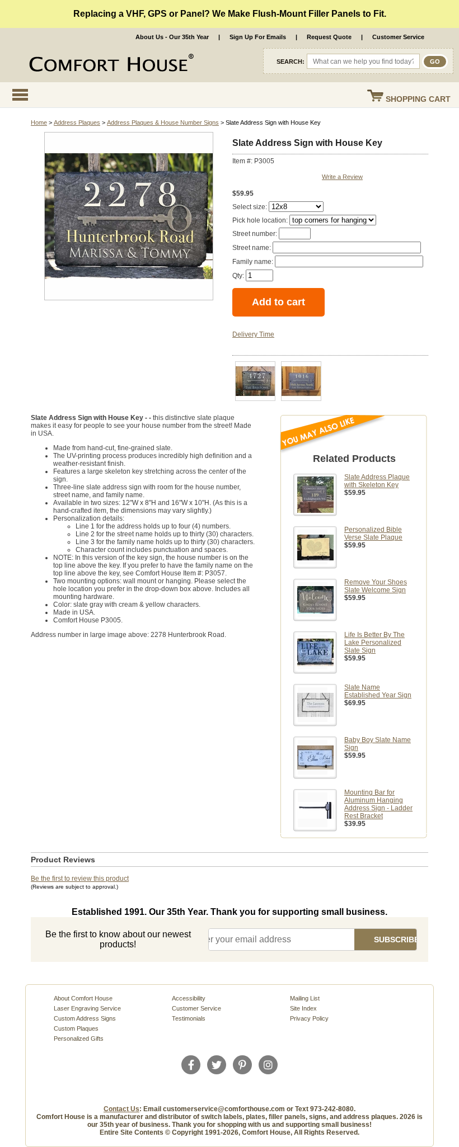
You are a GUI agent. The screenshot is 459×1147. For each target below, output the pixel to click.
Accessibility (188, 998)
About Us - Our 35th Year (172, 37)
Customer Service (398, 37)
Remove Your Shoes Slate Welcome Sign (375, 586)
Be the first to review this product (80, 878)
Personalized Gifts (79, 1038)
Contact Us (121, 1109)
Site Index (303, 1008)
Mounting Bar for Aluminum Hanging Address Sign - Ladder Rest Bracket (378, 804)
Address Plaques (77, 122)
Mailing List (305, 998)
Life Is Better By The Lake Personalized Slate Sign (374, 642)
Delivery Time (253, 334)
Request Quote (329, 37)
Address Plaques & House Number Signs (163, 122)
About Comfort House (83, 998)
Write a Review (342, 176)
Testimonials (188, 1018)
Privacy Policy (309, 1018)
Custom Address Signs (85, 1018)
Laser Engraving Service (87, 1008)
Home (39, 122)
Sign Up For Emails (258, 37)
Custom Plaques (76, 1028)
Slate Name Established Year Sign (377, 691)
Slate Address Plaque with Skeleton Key (377, 481)
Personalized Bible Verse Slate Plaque (373, 533)
